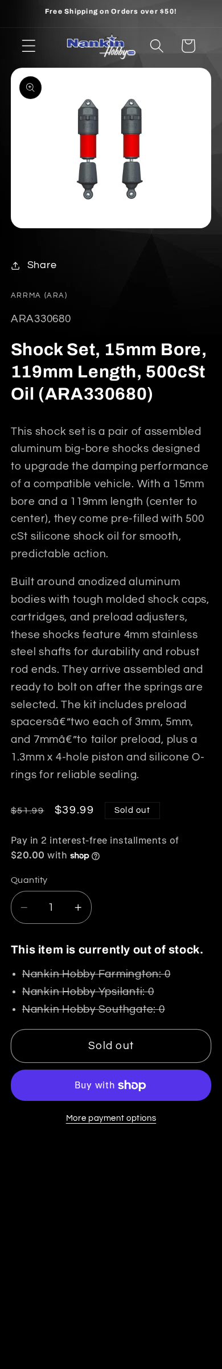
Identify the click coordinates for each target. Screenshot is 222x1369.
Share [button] (42, 265)
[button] (28, 45)
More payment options (111, 1118)
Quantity (29, 880)
